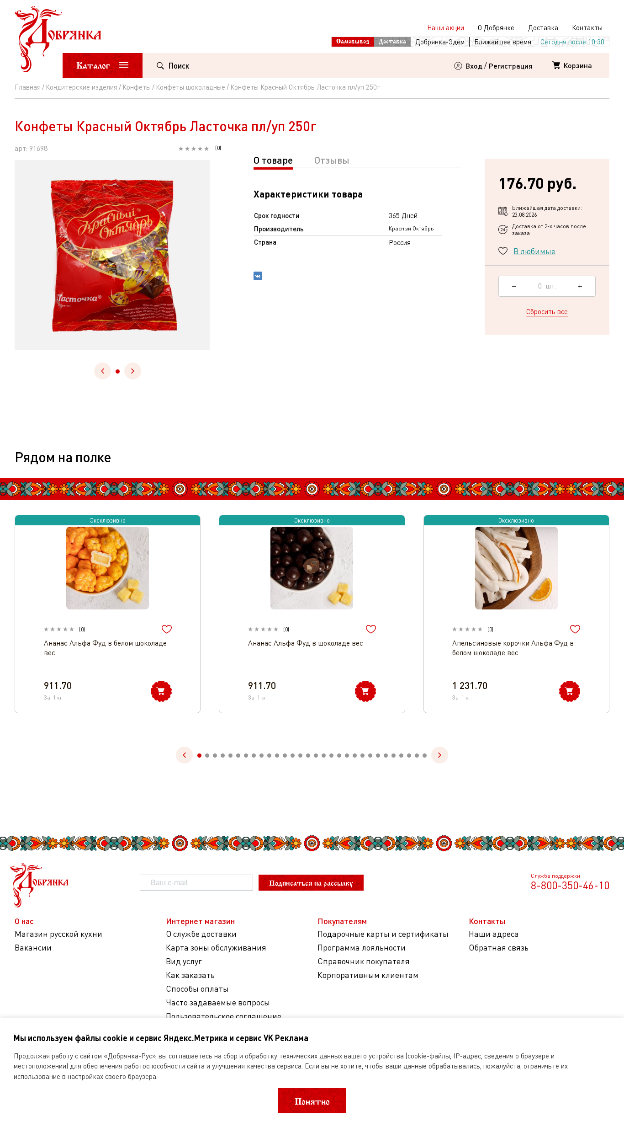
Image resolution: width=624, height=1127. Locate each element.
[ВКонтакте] (258, 277)
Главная (28, 87)
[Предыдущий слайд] (102, 371)
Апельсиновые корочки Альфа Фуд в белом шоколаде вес (513, 647)
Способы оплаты (197, 988)
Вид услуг (184, 961)
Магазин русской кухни (58, 934)
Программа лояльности (361, 947)
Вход (473, 65)
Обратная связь (499, 947)
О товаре (273, 160)
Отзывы (331, 160)
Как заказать (190, 975)
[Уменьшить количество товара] (514, 286)
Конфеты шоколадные (190, 87)
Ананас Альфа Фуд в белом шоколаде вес (105, 647)
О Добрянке (496, 27)
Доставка (543, 27)
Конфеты (136, 87)
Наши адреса (494, 934)
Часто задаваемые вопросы (218, 1002)
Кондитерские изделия (81, 87)
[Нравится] (167, 629)
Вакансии (33, 947)
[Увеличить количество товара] (580, 286)
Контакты (587, 27)
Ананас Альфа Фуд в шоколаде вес (305, 642)
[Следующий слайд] (132, 371)
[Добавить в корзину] (161, 691)
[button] (118, 371)
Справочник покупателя (363, 961)
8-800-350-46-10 (570, 885)
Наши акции (445, 27)
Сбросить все (547, 311)
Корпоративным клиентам (367, 975)
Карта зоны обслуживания (216, 947)
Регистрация (511, 65)
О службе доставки (201, 934)
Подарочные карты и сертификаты (383, 934)
